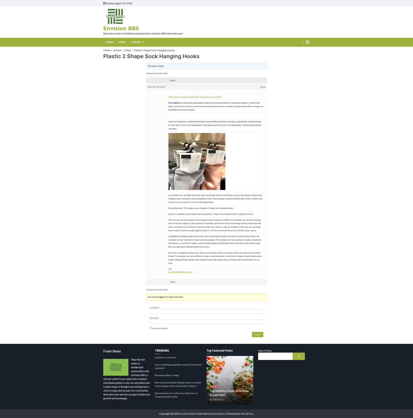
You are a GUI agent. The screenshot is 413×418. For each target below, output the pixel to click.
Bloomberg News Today (167, 375)
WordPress (247, 413)
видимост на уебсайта (165, 357)
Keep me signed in (160, 328)
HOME (109, 42)
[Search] (307, 42)
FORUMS (136, 42)
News (214, 387)
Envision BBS (121, 28)
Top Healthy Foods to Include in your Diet (229, 392)
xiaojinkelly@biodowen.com (180, 272)
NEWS (122, 42)
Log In (257, 334)
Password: (154, 318)
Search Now (265, 350)
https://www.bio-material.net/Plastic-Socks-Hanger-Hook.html (195, 97)
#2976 (263, 87)
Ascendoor (219, 413)
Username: (155, 307)
